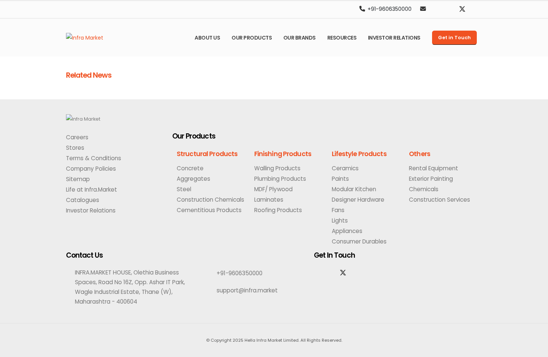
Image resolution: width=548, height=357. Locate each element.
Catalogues (82, 200)
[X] (343, 272)
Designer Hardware (358, 200)
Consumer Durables (359, 241)
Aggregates (193, 179)
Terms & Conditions (93, 158)
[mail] (423, 9)
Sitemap (78, 179)
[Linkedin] (474, 9)
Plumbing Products (280, 179)
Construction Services (439, 200)
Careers (77, 137)
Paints (340, 179)
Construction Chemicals (210, 200)
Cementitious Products (209, 210)
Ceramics (345, 168)
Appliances (347, 231)
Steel (184, 189)
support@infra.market (247, 290)
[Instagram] (437, 9)
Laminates (268, 200)
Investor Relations (394, 37)
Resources (342, 37)
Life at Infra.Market (91, 189)
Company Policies (91, 169)
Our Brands (299, 37)
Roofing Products (278, 210)
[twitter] (462, 9)
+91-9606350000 (390, 9)
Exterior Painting (431, 179)
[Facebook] (450, 9)
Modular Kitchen (354, 189)
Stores (75, 148)
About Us (207, 37)
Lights (340, 220)
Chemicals (423, 189)
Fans (338, 210)
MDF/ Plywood (273, 189)
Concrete (190, 168)
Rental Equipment (433, 168)
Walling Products (277, 168)
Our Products (252, 37)
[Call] (362, 9)
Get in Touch (454, 37)
